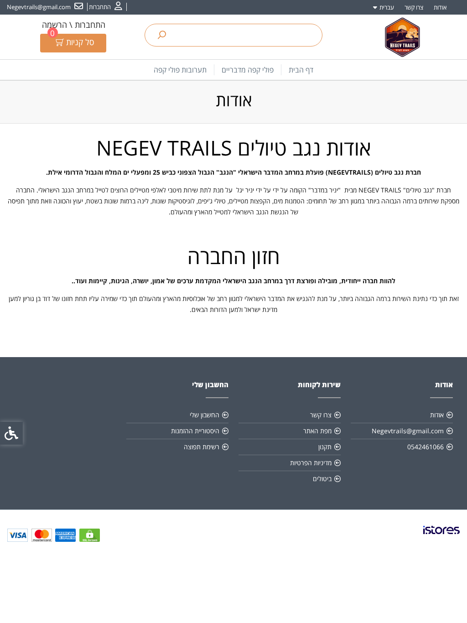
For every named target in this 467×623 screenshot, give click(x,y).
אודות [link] (440, 7)
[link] (105, 7)
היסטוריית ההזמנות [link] (195, 430)
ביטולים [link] (322, 478)
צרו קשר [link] (414, 7)
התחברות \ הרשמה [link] (73, 24)
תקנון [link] (325, 446)
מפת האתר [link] (317, 430)
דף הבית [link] (301, 70)
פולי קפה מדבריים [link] (248, 70)
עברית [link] (386, 7)
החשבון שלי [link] (204, 414)
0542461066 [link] (425, 446)
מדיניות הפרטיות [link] (311, 462)
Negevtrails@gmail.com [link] (408, 430)
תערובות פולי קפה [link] (180, 70)
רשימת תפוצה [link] (201, 446)
